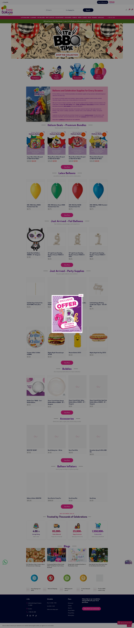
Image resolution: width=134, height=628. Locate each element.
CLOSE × (81, 295)
